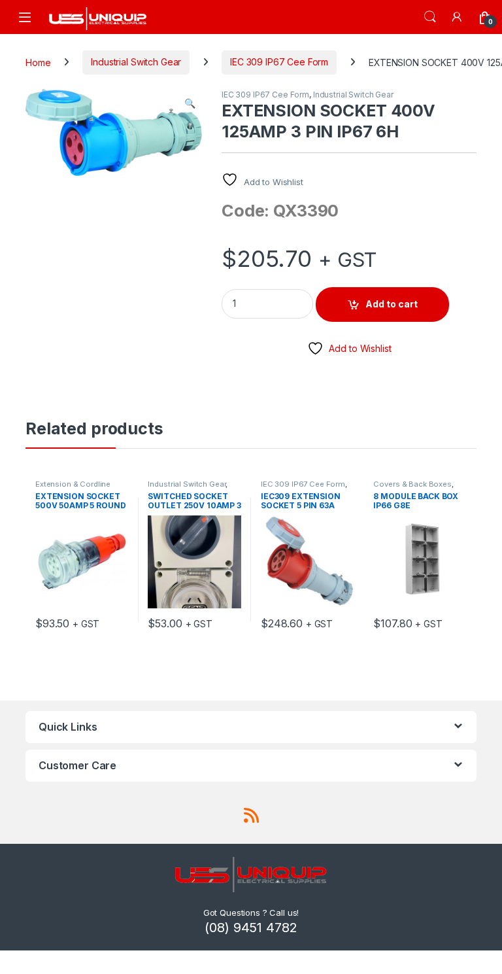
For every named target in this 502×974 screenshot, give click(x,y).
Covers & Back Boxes (412, 484)
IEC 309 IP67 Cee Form (279, 61)
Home (37, 61)
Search (430, 17)
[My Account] (457, 16)
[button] (189, 103)
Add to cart (391, 303)
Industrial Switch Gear (136, 61)
